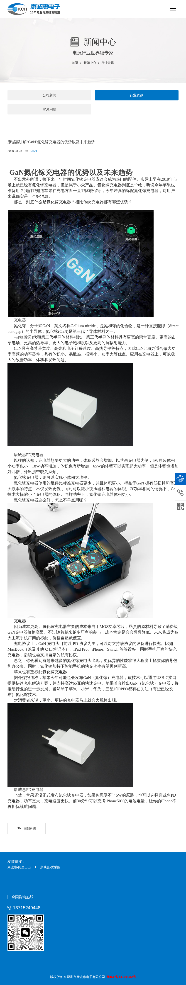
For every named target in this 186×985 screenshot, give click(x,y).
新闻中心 (89, 63)
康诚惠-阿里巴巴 (19, 867)
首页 (75, 63)
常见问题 (49, 109)
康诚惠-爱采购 (50, 867)
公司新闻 (49, 95)
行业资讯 (107, 63)
